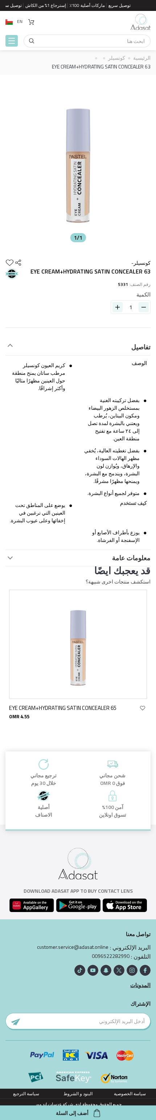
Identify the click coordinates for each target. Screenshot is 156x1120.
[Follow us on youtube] (92, 970)
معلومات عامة (131, 558)
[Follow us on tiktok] (79, 970)
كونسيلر (116, 58)
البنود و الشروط (78, 1093)
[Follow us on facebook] (145, 970)
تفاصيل (141, 347)
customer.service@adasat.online (72, 947)
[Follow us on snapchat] (105, 970)
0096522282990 (111, 956)
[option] (78, 160)
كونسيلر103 (35, 708)
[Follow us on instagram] (132, 970)
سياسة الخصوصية (130, 1093)
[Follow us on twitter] (119, 970)
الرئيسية (142, 58)
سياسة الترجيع (26, 1093)
